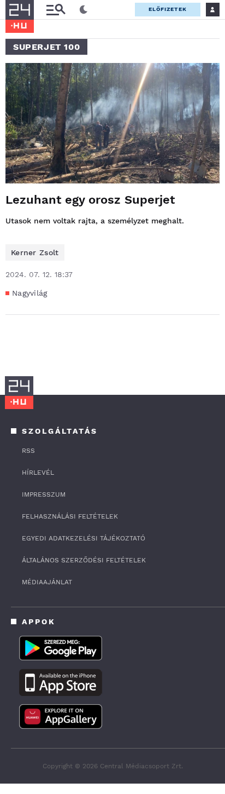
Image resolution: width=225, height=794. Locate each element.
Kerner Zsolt (35, 252)
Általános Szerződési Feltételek (84, 560)
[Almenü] (55, 9)
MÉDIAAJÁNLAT (47, 582)
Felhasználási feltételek (70, 516)
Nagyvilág (30, 293)
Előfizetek (168, 9)
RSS (28, 450)
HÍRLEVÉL (38, 472)
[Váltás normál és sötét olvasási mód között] (83, 9)
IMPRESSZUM (44, 494)
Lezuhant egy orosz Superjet (90, 199)
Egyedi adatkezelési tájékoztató (83, 538)
